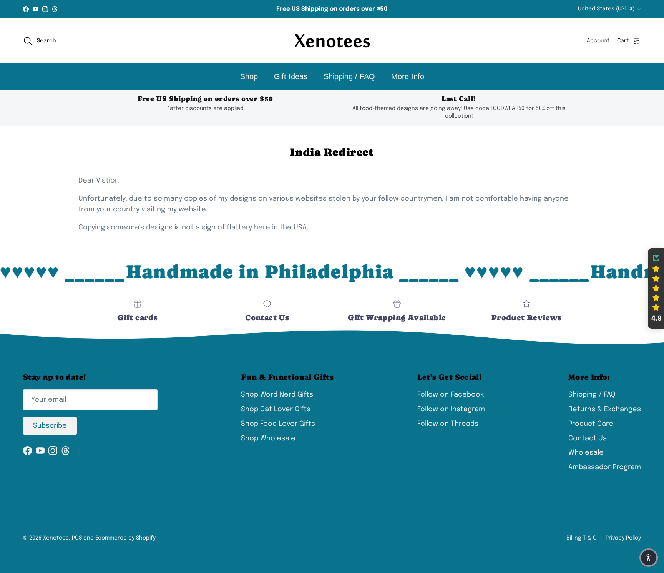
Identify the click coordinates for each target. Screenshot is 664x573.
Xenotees (56, 538)
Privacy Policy (623, 538)
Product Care (590, 423)
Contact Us (587, 438)
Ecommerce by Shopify (125, 538)
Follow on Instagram (451, 409)
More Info (407, 76)
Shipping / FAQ (349, 76)
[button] (656, 288)
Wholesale (586, 452)
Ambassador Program (604, 467)
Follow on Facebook (450, 394)
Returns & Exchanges (604, 409)
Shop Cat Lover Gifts (275, 409)
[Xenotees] (332, 41)
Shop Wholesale (268, 438)
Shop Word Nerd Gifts (277, 394)
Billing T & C (581, 538)
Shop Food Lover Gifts (278, 423)
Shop (249, 76)
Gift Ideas (290, 76)
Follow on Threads (447, 423)
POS (77, 538)
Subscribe (50, 425)
